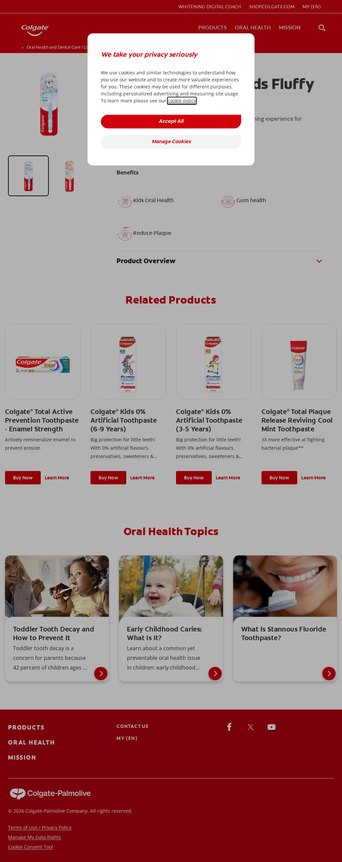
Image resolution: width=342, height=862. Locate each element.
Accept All (171, 121)
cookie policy (182, 100)
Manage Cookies (171, 141)
